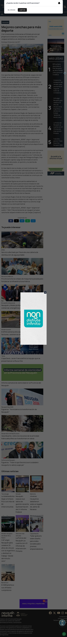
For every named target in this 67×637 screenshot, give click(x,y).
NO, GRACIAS (11, 10)
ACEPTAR (22, 10)
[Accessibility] (62, 623)
